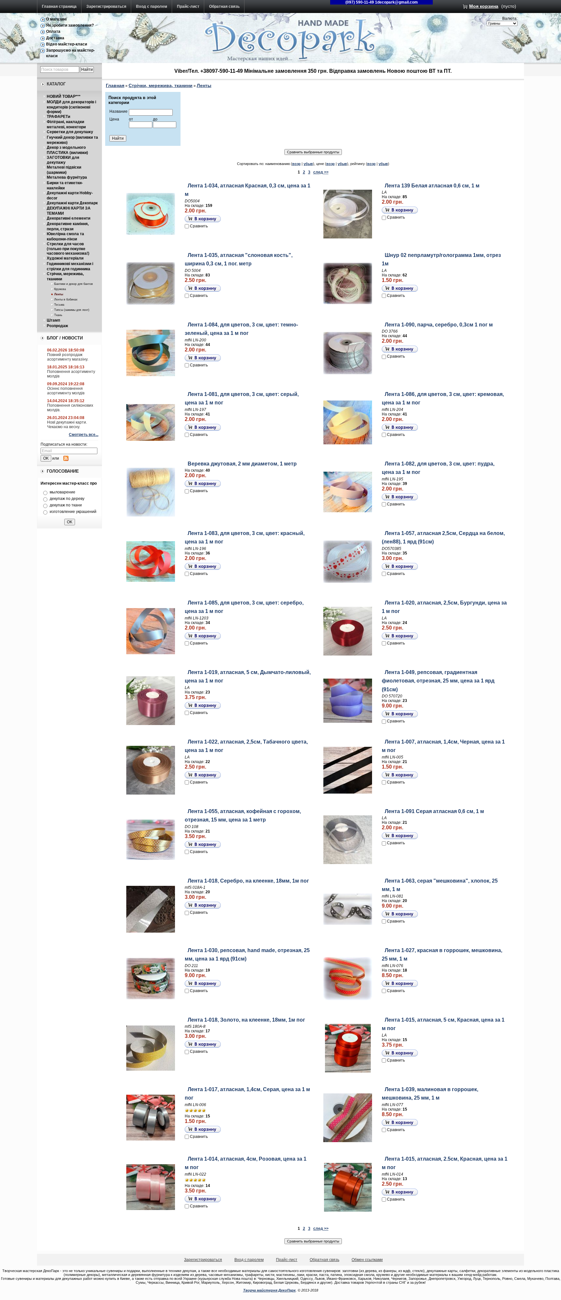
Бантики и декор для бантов (73, 284)
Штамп (53, 320)
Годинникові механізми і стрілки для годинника (70, 266)
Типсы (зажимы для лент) (71, 310)
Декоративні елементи (68, 218)
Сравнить (199, 226)
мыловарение (62, 492)
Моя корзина (483, 6)
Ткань (58, 315)
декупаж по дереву (67, 498)
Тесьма (59, 304)
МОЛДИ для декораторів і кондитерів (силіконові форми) (71, 107)
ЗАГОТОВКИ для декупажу (63, 160)
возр (296, 164)
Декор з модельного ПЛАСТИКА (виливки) (67, 150)
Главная (115, 85)
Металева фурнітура (67, 177)
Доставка (55, 38)
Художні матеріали (65, 258)
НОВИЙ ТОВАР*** (64, 96)
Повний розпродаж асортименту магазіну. (67, 357)
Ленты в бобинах (66, 299)
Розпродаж (57, 326)
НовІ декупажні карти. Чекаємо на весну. (67, 424)
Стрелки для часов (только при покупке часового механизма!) (68, 249)
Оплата (53, 31)
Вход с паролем (151, 6)
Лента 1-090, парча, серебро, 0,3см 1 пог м (439, 324)
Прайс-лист (188, 6)
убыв (308, 164)
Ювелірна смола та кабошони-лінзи (65, 236)
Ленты (58, 294)
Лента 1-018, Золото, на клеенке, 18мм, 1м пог (246, 1020)
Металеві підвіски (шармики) (64, 170)
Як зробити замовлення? (70, 25)
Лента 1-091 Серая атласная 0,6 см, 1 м (434, 811)
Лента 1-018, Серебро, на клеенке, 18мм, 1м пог (248, 881)
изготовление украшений (73, 511)
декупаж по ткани (66, 505)
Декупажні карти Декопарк (72, 203)
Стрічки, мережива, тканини (161, 85)
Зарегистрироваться (106, 6)
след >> (321, 172)
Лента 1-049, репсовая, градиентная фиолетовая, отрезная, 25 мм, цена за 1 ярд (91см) (438, 680)
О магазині (56, 19)
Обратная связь (224, 6)
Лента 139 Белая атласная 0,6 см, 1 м (432, 185)
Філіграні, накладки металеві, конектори (66, 124)
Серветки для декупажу (70, 132)
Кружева (60, 289)
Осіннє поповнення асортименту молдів (65, 390)
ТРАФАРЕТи (58, 116)
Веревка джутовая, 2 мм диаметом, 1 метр (242, 463)
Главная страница (59, 6)
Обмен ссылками (367, 1259)
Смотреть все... (83, 434)
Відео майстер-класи (66, 44)
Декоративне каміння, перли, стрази (68, 226)
